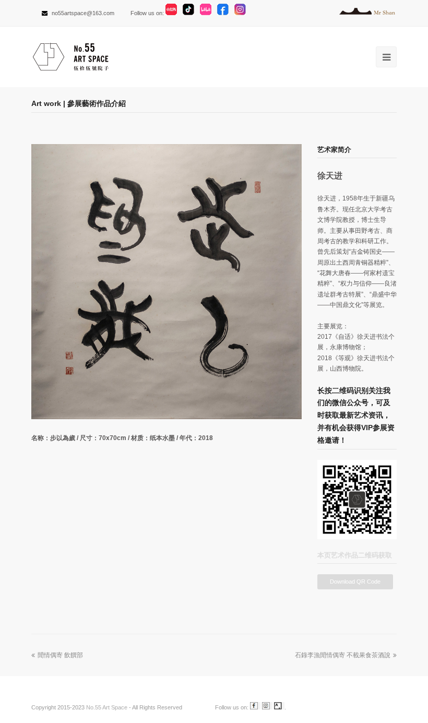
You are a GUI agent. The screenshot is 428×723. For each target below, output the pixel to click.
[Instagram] (242, 13)
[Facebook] (225, 13)
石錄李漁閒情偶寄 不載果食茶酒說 (342, 655)
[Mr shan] (368, 13)
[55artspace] (197, 707)
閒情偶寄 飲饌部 (60, 655)
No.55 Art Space (106, 707)
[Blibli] (208, 13)
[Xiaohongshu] (173, 13)
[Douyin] (190, 13)
